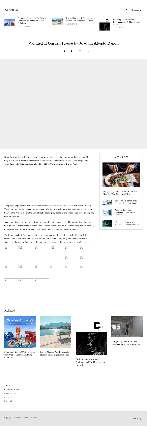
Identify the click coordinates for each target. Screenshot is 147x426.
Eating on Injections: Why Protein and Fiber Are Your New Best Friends (119, 192)
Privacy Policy (11, 393)
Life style (8, 401)
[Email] (80, 51)
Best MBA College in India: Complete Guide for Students (126, 202)
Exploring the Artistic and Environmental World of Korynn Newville (126, 22)
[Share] (57, 51)
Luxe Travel (9, 397)
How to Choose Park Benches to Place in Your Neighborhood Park (79, 19)
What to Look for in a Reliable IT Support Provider (127, 223)
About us (8, 385)
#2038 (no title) (11, 389)
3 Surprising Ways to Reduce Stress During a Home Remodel (125, 342)
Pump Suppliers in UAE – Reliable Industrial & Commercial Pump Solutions (32, 20)
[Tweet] (64, 51)
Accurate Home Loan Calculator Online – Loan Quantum (125, 212)
